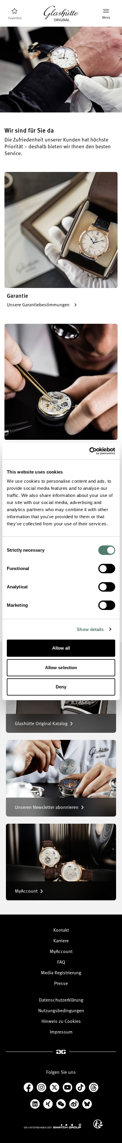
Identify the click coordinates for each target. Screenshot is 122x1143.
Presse (61, 983)
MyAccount (61, 951)
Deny (61, 686)
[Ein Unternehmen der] (52, 1126)
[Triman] (98, 1124)
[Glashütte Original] (61, 14)
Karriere (61, 940)
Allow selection (61, 667)
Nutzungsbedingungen (61, 1010)
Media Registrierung (61, 972)
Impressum (61, 1031)
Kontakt (61, 929)
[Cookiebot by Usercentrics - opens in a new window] (89, 451)
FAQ (61, 961)
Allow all (61, 648)
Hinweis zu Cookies (61, 1021)
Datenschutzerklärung (61, 999)
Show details (90, 629)
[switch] (106, 568)
